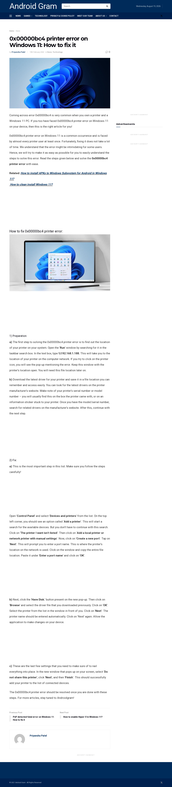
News (18, 16)
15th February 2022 (37, 52)
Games (27, 16)
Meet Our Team (85, 16)
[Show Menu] (10, 16)
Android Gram (33, 6)
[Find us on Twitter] (161, 15)
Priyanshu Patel (18, 52)
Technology (41, 16)
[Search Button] (107, 6)
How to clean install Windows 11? (31, 184)
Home (11, 31)
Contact (114, 16)
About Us (100, 16)
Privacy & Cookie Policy (62, 16)
